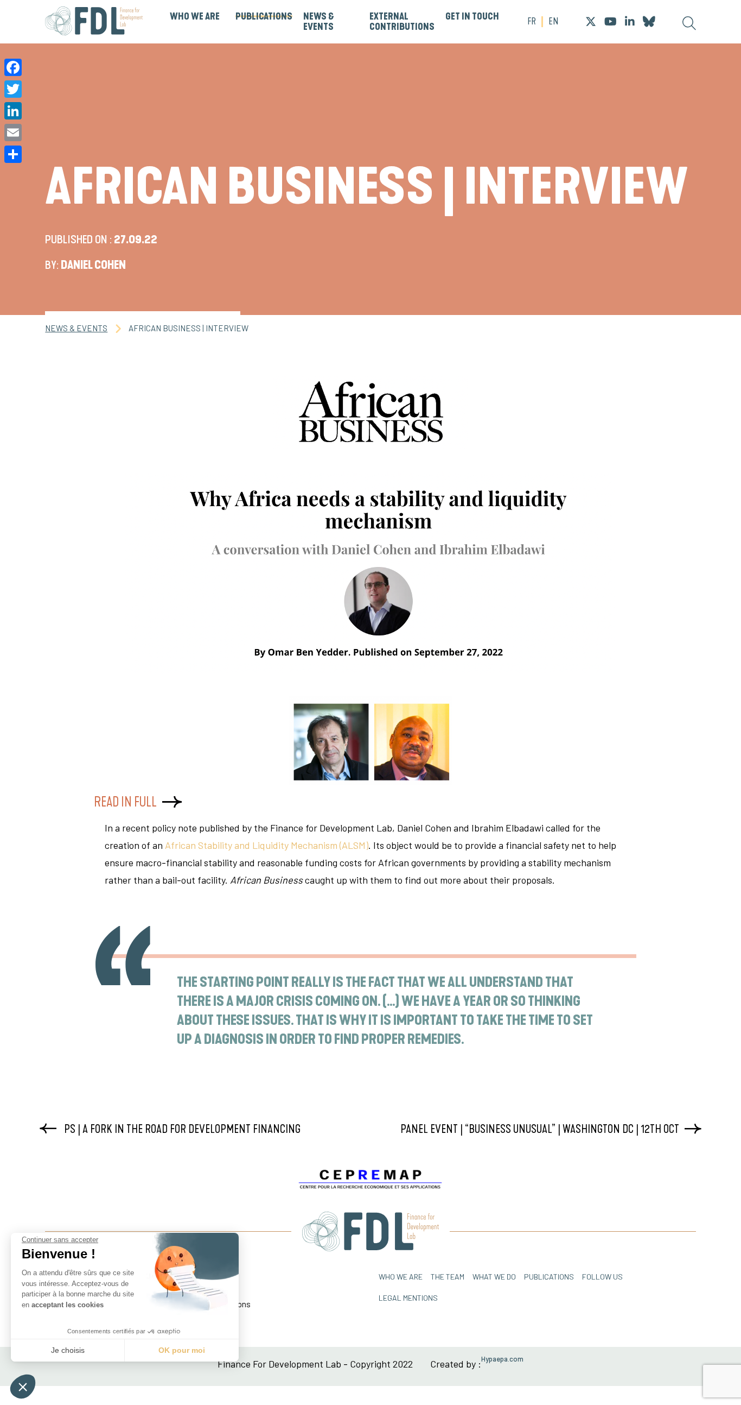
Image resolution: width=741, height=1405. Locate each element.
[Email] (13, 132)
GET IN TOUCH (472, 16)
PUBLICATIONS (263, 16)
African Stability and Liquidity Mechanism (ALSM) (266, 845)
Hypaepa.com (502, 1359)
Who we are (401, 1276)
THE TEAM (447, 1276)
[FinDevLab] (94, 22)
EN (553, 21)
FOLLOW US (602, 1276)
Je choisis (68, 1350)
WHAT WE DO (494, 1276)
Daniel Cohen (93, 265)
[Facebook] (13, 67)
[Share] (13, 154)
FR (531, 21)
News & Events (318, 22)
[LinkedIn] (13, 111)
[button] (23, 1387)
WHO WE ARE (195, 16)
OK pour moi (181, 1350)
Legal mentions (408, 1297)
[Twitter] (13, 89)
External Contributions (402, 22)
